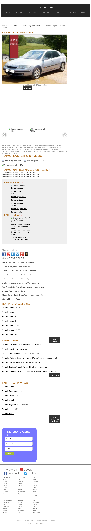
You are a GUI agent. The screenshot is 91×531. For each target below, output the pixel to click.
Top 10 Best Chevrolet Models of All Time (18, 263)
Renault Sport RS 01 (18, 197)
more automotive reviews (55, 419)
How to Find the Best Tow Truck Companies (19, 271)
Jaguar (20, 494)
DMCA (53, 520)
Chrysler (35, 481)
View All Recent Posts (11, 299)
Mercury (20, 500)
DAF (34, 483)
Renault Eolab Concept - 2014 (13, 391)
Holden (20, 489)
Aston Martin (21, 477)
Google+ (28, 469)
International (21, 491)
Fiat (19, 487)
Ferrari (5, 487)
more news (54, 375)
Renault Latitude (17, 200)
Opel (4, 504)
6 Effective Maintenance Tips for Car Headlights (20, 283)
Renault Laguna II (9, 321)
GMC (4, 489)
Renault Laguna (17, 188)
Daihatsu (5, 485)
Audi (34, 477)
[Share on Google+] (8, 254)
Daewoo (20, 483)
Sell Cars (33, 13)
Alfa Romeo (6, 477)
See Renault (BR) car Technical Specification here (20, 174)
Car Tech (61, 13)
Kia (4, 496)
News (8, 13)
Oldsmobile (36, 502)
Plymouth (6, 506)
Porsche (35, 506)
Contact (19, 520)
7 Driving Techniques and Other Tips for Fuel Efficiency (23, 279)
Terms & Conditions (42, 520)
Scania (35, 508)
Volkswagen (36, 512)
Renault (5, 508)
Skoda (5, 510)
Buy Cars (20, 13)
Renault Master (16, 212)
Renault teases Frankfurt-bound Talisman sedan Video (20, 227)
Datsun (20, 485)
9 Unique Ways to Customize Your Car (17, 267)
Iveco (4, 494)
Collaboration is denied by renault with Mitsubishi (20, 238)
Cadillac (5, 481)
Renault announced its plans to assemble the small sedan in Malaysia (29, 371)
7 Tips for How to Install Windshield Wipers (18, 275)
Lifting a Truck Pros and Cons (13, 291)
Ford (34, 487)
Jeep (34, 494)
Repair (73, 13)
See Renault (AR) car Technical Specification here (20, 172)
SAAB (19, 508)
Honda (35, 489)
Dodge (35, 485)
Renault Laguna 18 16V (11, 325)
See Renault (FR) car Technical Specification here (20, 176)
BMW (19, 479)
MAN (19, 498)
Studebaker (21, 510)
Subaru (35, 510)
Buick (34, 479)
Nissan (20, 502)
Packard (20, 504)
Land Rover (36, 496)
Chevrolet (21, 481)
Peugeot (35, 504)
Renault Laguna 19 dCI (11, 307)
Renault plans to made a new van (15, 349)
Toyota (20, 512)
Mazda (35, 498)
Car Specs (47, 13)
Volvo (4, 514)
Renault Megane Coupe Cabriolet (15, 405)
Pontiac (20, 506)
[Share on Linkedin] (13, 254)
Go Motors (46, 8)
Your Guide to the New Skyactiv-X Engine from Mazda (23, 287)
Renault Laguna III (9, 316)
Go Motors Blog (13, 258)
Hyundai (5, 491)
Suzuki (5, 512)
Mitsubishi (6, 502)
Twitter (32, 473)
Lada (19, 496)
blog (82, 13)
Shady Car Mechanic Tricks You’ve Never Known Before (24, 295)
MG (34, 500)
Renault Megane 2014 (19, 209)
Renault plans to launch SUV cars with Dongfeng (21, 362)
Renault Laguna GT (9, 334)
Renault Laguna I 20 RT (11, 330)
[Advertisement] (38, 107)
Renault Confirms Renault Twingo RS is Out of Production (24, 367)
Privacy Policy (29, 520)
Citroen (5, 483)
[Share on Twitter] (17, 254)
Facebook (13, 473)
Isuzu (34, 491)
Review (27, 88)
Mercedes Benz (7, 500)
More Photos (55, 340)
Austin (5, 479)
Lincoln (5, 498)
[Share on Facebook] (4, 254)
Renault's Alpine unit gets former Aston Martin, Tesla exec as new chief (29, 358)
